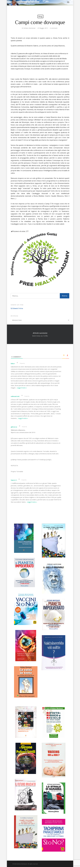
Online (17, 308)
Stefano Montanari (29, 28)
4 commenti (53, 28)
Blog (40, 16)
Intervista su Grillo (40, 334)
